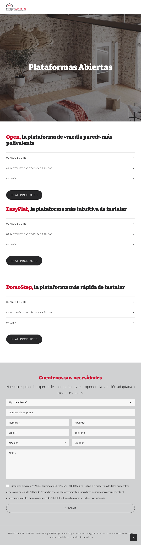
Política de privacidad (111, 533)
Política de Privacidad (40, 491)
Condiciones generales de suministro (75, 537)
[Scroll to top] (133, 537)
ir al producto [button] (24, 195)
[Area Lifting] (16, 7)
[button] (133, 7)
